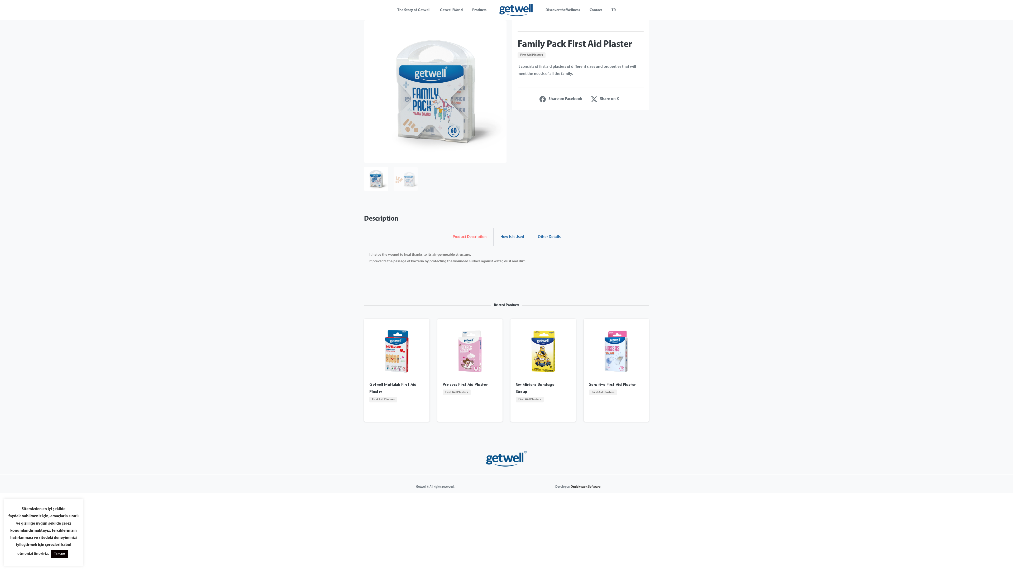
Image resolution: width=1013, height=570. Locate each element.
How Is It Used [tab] (512, 237)
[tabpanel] (506, 261)
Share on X (609, 99)
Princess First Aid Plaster (465, 385)
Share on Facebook (565, 99)
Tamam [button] (59, 554)
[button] (500, 27)
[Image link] (506, 459)
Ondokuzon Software (585, 486)
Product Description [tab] (470, 237)
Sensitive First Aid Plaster (612, 385)
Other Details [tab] (549, 237)
